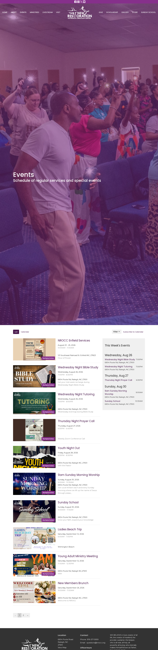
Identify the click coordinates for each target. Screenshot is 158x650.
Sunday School (148, 12)
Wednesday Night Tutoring (118, 366)
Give (101, 12)
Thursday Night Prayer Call (118, 380)
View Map (62, 647)
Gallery (125, 12)
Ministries (34, 12)
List (16, 332)
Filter (115, 331)
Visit (58, 12)
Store (135, 12)
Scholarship (112, 12)
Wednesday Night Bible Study (120, 359)
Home (4, 12)
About (14, 12)
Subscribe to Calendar (133, 332)
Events (23, 12)
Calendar (25, 332)
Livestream (48, 12)
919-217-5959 (92, 639)
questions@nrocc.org (96, 643)
